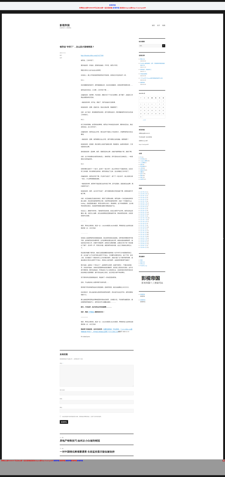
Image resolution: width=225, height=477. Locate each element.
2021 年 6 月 (143, 227)
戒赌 (141, 172)
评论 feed (142, 264)
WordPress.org (143, 265)
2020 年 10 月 (143, 240)
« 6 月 (144, 120)
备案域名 (142, 82)
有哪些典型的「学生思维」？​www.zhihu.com (117, 329)
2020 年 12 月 (143, 238)
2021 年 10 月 (143, 221)
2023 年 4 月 (143, 197)
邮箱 (61, 398)
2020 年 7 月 (143, 245)
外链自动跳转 (143, 74)
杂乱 (141, 177)
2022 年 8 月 (143, 206)
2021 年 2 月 (143, 234)
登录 (141, 260)
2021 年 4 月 (143, 231)
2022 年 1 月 (143, 216)
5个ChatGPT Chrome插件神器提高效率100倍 (151, 78)
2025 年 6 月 (143, 192)
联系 (163, 25)
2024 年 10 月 (143, 194)
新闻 (141, 175)
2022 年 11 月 (143, 203)
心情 (141, 168)
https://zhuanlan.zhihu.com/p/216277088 (92, 55)
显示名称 (62, 390)
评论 (61, 363)
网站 (61, 407)
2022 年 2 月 (143, 214)
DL (141, 157)
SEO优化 (142, 159)
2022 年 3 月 (143, 212)
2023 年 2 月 (143, 199)
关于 (158, 25)
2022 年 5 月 (143, 208)
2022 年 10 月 (143, 205)
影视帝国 (112, 5)
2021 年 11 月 (143, 219)
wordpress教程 (143, 161)
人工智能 (142, 162)
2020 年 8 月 (143, 243)
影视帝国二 (143, 300)
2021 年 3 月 (143, 232)
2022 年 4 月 (143, 210)
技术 (61, 58)
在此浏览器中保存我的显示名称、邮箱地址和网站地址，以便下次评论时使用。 (82, 416)
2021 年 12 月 (143, 218)
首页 (153, 25)
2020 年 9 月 (143, 242)
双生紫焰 (142, 166)
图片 (61, 55)
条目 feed (142, 262)
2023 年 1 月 (143, 201)
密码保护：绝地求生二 (146, 69)
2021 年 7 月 (143, 225)
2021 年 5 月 (143, 229)
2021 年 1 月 (143, 236)
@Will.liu (91, 312)
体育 (141, 164)
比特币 (142, 179)
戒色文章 (142, 170)
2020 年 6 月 (143, 247)
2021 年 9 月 (143, 223)
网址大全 (142, 59)
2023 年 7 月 (143, 195)
